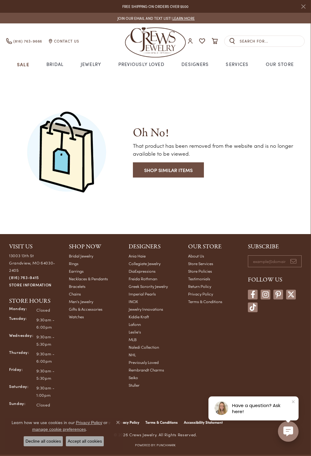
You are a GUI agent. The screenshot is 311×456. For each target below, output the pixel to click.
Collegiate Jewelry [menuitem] (145, 263)
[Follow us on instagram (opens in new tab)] (265, 294)
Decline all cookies (43, 441)
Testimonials (199, 279)
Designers (195, 64)
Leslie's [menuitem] (135, 332)
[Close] (303, 6)
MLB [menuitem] (133, 339)
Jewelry (91, 64)
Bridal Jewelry (81, 256)
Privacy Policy (200, 294)
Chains (75, 294)
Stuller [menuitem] (134, 385)
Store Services (200, 263)
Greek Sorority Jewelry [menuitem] (148, 286)
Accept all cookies (85, 441)
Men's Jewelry (81, 301)
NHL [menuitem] (132, 355)
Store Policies (200, 271)
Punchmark (166, 445)
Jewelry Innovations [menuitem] (146, 309)
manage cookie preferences (59, 429)
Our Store (280, 64)
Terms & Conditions (205, 301)
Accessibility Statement (203, 422)
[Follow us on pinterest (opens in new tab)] (278, 294)
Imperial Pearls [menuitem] (142, 294)
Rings (74, 263)
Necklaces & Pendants (88, 279)
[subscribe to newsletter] (293, 261)
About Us (196, 256)
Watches (76, 317)
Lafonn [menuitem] (135, 324)
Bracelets (77, 286)
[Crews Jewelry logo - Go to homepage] (155, 41)
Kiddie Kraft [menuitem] (139, 317)
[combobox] (272, 41)
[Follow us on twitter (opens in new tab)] (291, 294)
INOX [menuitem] (133, 301)
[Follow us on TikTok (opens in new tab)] (253, 307)
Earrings (76, 271)
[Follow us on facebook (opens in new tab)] (253, 294)
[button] (190, 41)
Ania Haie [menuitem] (137, 256)
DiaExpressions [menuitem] (142, 271)
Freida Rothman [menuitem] (143, 279)
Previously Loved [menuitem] (144, 362)
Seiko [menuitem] (133, 377)
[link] (155, 18)
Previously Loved (141, 64)
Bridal (55, 64)
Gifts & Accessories (86, 309)
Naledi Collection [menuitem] (144, 347)
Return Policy (199, 286)
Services (237, 64)
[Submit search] (232, 41)
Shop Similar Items (168, 170)
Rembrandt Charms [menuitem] (146, 370)
